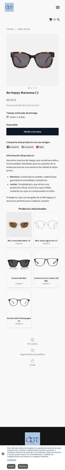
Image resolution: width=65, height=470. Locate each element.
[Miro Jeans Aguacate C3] (46, 225)
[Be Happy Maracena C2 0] (32, 60)
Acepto (11, 466)
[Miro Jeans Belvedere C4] (18, 225)
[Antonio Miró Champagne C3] (18, 302)
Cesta (32, 364)
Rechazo (23, 466)
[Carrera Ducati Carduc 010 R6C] (46, 262)
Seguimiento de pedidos (32, 354)
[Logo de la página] (9, 7)
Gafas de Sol (23, 28)
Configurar (11, 460)
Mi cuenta (32, 343)
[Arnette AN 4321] (18, 262)
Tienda (9, 28)
